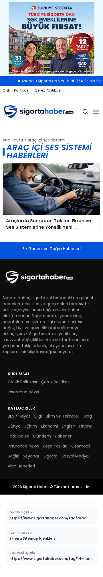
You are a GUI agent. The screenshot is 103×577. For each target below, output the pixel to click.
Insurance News (23, 392)
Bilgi (38, 416)
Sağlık (13, 456)
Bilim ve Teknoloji (63, 416)
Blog (88, 416)
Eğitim (31, 426)
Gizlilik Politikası (16, 90)
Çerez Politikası (48, 90)
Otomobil (80, 446)
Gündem (42, 436)
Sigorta (50, 456)
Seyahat (31, 456)
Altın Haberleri (21, 466)
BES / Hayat (19, 416)
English (68, 426)
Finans (85, 426)
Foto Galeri (18, 436)
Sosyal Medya (75, 456)
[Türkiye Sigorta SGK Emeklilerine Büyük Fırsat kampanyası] (51, 38)
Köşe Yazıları (55, 446)
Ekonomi (49, 426)
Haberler (63, 436)
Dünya (14, 426)
